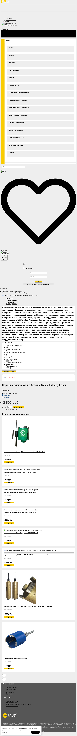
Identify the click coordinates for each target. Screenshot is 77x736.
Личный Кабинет (11, 687)
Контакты (9, 694)
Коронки (12, 62)
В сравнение (14, 409)
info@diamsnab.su (12, 702)
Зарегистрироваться (44, 284)
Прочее (11, 152)
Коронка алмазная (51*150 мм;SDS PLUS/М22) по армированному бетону (27, 555)
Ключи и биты (14, 85)
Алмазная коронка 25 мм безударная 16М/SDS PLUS (21, 533)
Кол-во (4, 407)
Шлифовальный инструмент (19, 92)
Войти (38, 281)
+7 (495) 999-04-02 (12, 701)
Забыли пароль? (32, 284)
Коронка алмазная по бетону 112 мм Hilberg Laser (20, 472)
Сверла (11, 55)
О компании (10, 692)
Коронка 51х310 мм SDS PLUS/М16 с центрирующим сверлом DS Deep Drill (28, 606)
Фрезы (11, 77)
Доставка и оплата (12, 689)
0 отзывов (5, 390)
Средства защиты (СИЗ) (17, 137)
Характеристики (12, 300)
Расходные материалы (17, 122)
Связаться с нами (12, 706)
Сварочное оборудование (18, 115)
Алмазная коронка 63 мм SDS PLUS (15, 658)
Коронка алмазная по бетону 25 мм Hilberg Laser (20, 492)
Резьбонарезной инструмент (19, 100)
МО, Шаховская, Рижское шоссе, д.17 (18, 704)
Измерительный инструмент (19, 107)
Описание (9, 299)
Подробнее (5, 732)
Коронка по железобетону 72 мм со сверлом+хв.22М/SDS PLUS (24, 452)
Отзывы (10, 302)
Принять (35, 732)
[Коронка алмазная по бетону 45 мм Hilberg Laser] (20, 295)
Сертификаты (11, 304)
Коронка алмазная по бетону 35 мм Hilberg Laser (20, 512)
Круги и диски (14, 70)
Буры (11, 47)
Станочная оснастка (16, 130)
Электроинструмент (16, 145)
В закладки (5, 409)
